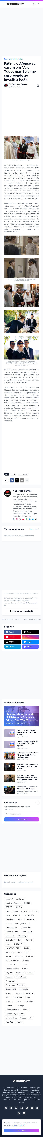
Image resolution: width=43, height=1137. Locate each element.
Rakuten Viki (11, 989)
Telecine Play (11, 1014)
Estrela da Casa (12, 932)
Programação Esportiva (15, 985)
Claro (8, 915)
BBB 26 (27, 903)
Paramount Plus (12, 969)
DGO (20, 919)
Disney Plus (26, 928)
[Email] (22, 480)
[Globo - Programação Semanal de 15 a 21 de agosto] (9, 733)
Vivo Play (9, 1022)
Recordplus (23, 989)
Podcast (9, 977)
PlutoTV (30, 973)
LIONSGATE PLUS (13, 948)
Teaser (25, 1010)
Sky (28, 997)
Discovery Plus (11, 928)
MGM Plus (10, 952)
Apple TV (9, 899)
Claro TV (16, 915)
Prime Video (21, 977)
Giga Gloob (10, 936)
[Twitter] (17, 480)
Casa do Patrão (12, 911)
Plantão (25, 969)
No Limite (19, 956)
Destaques (30, 919)
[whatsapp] (26, 519)
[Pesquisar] (39, 4)
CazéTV (24, 911)
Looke (26, 948)
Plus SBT (19, 973)
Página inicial (9, 59)
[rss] (24, 1113)
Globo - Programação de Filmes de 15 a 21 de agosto (27, 744)
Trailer (22, 1014)
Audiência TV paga (13, 903)
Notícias (29, 956)
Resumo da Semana (14, 993)
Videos (23, 1018)
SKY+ (8, 997)
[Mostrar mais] (27, 480)
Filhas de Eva (26, 932)
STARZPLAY (18, 997)
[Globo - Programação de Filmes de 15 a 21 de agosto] (9, 744)
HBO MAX (28, 940)
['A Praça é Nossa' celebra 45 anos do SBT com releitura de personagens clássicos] (9, 756)
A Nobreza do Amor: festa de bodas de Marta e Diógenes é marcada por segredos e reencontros (28, 778)
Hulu (7, 944)
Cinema (34, 911)
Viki (30, 1018)
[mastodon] (37, 1108)
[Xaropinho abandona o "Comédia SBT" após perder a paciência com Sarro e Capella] (9, 790)
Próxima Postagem (32, 619)
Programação (23, 474)
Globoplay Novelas (13, 940)
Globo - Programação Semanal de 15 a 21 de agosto (26, 732)
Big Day (18, 907)
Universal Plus (11, 1018)
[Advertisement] (21, 31)
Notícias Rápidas (12, 960)
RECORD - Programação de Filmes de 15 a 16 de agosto (27, 766)
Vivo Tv (19, 1022)
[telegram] (30, 519)
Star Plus (9, 1001)
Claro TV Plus (29, 915)
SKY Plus (29, 993)
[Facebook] (12, 480)
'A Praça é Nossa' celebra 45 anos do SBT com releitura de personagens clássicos (28, 755)
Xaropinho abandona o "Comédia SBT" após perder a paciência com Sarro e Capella (27, 789)
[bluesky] (33, 519)
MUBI (20, 952)
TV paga (20, 1006)
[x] (11, 1108)
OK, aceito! (21, 1130)
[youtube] (23, 519)
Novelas (19, 59)
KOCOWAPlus (18, 944)
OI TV (24, 965)
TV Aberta (10, 1006)
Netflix (8, 956)
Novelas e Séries (12, 965)
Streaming (28, 1001)
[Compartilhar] (37, 85)
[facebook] (13, 519)
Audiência (20, 899)
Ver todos (33, 529)
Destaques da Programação (17, 924)
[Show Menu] (3, 4)
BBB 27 (9, 907)
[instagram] (17, 519)
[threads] (36, 519)
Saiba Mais (18, 1125)
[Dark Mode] (34, 4)
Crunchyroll (10, 919)
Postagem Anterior (11, 619)
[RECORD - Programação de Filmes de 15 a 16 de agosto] (9, 767)
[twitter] (20, 519)
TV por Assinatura (12, 1010)
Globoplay (22, 936)
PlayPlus (9, 973)
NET (27, 952)
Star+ (18, 1001)
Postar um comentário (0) (21, 611)
